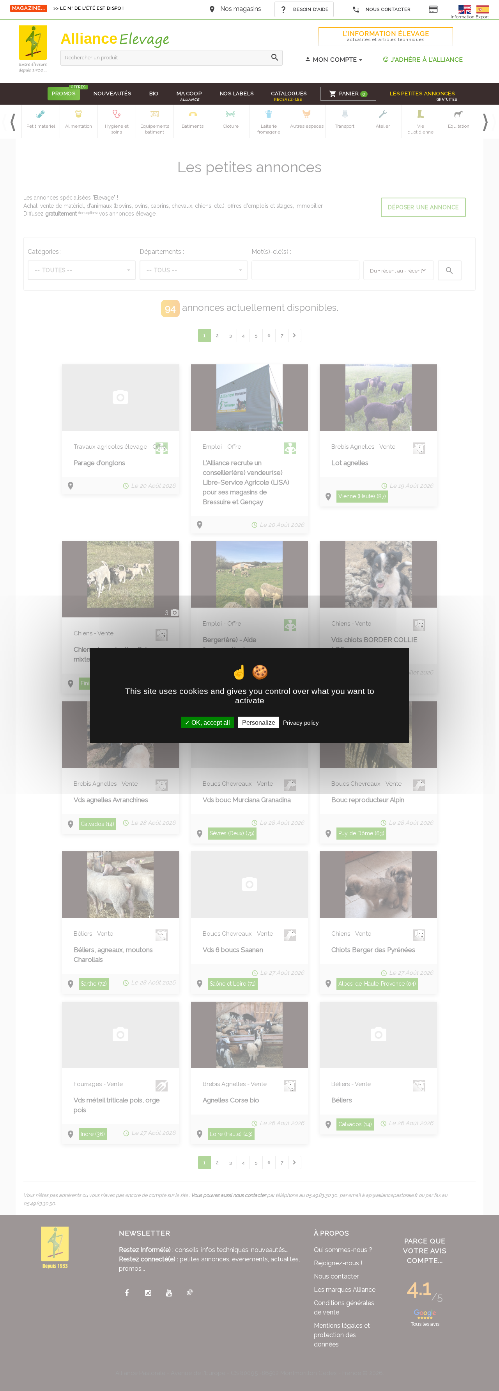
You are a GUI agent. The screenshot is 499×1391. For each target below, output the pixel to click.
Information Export (470, 17)
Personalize (258, 722)
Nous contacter (388, 9)
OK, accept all (210, 722)
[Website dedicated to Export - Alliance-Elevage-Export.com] (466, 8)
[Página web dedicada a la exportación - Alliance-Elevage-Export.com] (482, 8)
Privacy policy (301, 722)
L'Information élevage (386, 36)
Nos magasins (240, 8)
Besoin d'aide (310, 9)
